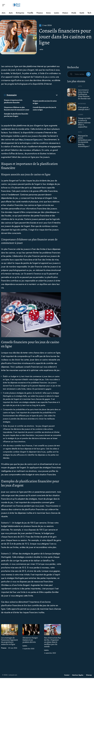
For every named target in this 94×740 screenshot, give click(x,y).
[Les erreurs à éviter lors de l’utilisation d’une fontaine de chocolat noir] (71, 92)
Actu (41, 49)
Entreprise (82, 104)
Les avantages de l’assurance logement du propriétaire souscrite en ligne (9, 641)
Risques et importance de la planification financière (13, 101)
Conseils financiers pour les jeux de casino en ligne (44, 108)
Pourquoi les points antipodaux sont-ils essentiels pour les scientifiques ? (85, 141)
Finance (3, 648)
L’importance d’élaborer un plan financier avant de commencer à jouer (16, 108)
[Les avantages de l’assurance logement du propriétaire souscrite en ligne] (9, 629)
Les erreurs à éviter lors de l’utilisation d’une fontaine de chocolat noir (84, 94)
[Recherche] (90, 5)
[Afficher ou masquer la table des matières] (37, 95)
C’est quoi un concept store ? (84, 108)
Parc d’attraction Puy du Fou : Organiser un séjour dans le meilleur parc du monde (52, 642)
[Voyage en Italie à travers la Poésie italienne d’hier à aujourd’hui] (71, 121)
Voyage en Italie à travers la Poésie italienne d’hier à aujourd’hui (84, 122)
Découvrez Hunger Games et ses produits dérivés (30, 639)
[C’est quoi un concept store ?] (71, 106)
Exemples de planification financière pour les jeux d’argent (16, 115)
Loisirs (25, 646)
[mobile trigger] (4, 5)
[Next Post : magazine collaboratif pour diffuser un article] (16, 5)
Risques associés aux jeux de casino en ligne (45, 102)
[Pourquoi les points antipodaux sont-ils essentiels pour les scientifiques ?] (71, 139)
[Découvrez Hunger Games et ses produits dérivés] (31, 629)
